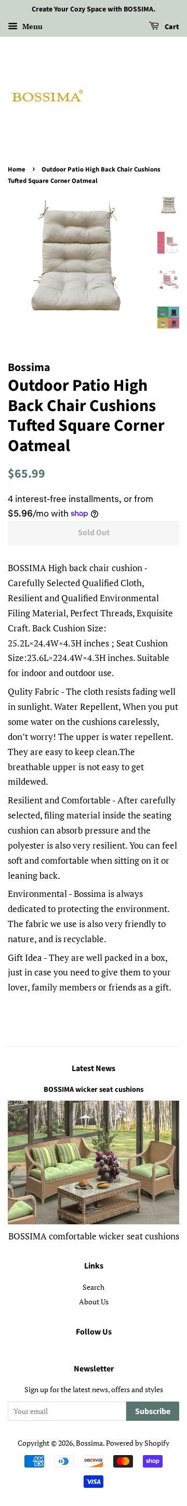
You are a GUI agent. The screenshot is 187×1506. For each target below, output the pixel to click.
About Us (94, 1301)
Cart (171, 27)
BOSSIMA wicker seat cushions (93, 1089)
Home (16, 169)
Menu (31, 26)
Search (93, 1287)
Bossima (89, 1443)
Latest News (93, 1068)
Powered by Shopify (137, 1443)
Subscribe (152, 1411)
